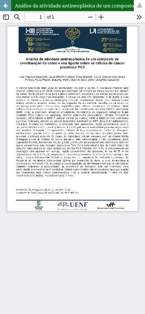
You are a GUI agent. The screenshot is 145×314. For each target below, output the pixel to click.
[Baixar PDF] (139, 5)
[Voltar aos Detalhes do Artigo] (5, 5)
